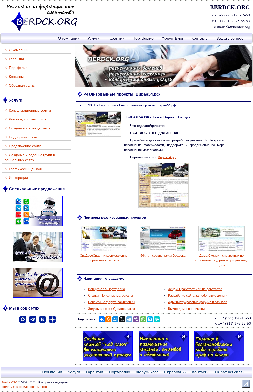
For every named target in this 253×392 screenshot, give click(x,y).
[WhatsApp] (143, 319)
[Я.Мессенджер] (157, 319)
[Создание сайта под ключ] (107, 361)
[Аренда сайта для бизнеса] (37, 262)
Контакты (200, 38)
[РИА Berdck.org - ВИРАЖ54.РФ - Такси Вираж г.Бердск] (163, 207)
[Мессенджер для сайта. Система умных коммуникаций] (37, 227)
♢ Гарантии (14, 59)
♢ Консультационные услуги (28, 110)
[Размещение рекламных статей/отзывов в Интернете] (163, 66)
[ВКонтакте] (42, 325)
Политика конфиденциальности (24, 387)
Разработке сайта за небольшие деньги (197, 295)
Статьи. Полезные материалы (110, 295)
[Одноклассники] (108, 319)
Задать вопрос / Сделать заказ (111, 309)
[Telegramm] (32, 325)
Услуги (93, 38)
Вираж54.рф (167, 157)
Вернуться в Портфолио (106, 289)
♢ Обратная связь (20, 85)
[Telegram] (129, 319)
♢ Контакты (14, 76)
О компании (69, 38)
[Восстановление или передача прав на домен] (219, 361)
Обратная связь (229, 372)
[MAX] (22, 325)
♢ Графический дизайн (24, 169)
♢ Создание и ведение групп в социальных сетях (30, 157)
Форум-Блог (173, 38)
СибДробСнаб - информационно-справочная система (104, 258)
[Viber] (136, 319)
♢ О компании (16, 50)
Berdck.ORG (9, 382)
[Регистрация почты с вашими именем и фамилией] (37, 298)
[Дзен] (52, 325)
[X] (122, 319)
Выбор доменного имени (186, 309)
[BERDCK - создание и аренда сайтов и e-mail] (42, 30)
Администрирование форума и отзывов (197, 302)
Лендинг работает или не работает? (195, 289)
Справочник (175, 372)
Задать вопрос (229, 38)
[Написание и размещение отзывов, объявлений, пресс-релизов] (163, 361)
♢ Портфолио (16, 68)
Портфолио (143, 38)
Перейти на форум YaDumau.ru (111, 302)
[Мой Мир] (115, 319)
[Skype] (150, 319)
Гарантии (116, 38)
